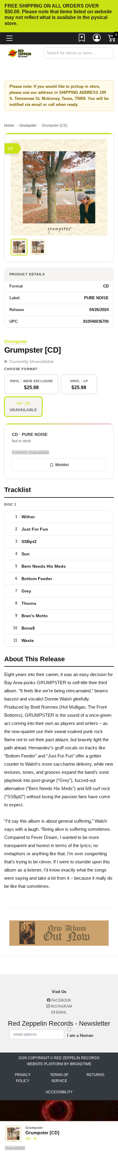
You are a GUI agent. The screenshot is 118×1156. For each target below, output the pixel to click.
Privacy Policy (23, 1078)
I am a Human (80, 1035)
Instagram (61, 1006)
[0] (112, 40)
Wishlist (62, 465)
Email (61, 1012)
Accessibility (59, 1092)
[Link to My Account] (97, 39)
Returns (95, 1075)
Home (9, 125)
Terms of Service (59, 1078)
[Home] (20, 53)
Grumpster (28, 125)
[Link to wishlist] (82, 39)
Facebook (61, 1000)
